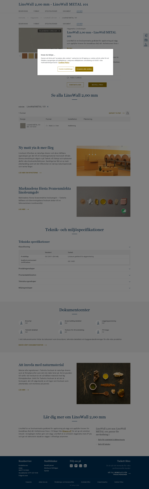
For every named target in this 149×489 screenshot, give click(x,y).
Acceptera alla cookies (84, 69)
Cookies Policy (63, 62)
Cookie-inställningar (66, 69)
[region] (75, 62)
